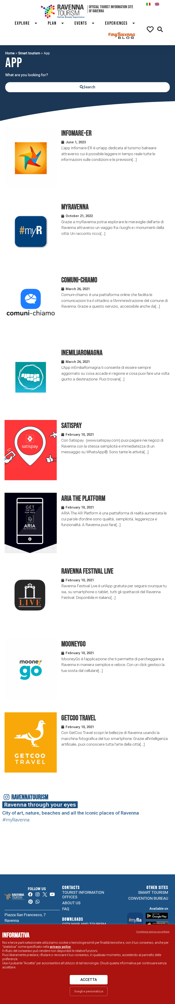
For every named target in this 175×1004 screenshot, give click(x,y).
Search (89, 87)
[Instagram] (37, 894)
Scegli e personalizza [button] (88, 991)
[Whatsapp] (37, 901)
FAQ (65, 909)
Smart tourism (29, 53)
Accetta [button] (88, 980)
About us (71, 903)
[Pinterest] (30, 901)
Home (10, 53)
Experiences (116, 23)
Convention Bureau (148, 898)
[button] (160, 29)
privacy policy (60, 947)
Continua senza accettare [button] (153, 931)
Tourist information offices (83, 894)
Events (81, 23)
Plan (52, 23)
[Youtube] (52, 894)
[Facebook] (30, 894)
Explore (22, 23)
